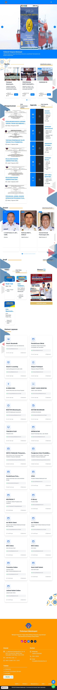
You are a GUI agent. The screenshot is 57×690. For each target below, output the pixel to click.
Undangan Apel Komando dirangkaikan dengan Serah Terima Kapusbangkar (49, 127)
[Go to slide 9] (33, 253)
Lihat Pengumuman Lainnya (24, 106)
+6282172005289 (37, 653)
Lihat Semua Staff (48, 260)
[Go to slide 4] (26, 253)
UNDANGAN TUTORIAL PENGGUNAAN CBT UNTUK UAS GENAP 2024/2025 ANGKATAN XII (49, 144)
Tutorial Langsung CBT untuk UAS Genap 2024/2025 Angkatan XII (48, 112)
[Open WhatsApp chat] (53, 682)
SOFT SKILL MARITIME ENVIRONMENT (49, 176)
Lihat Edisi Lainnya (41, 303)
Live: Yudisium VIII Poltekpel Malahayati (21, 285)
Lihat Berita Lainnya (45, 64)
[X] (35, 641)
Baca (16, 94)
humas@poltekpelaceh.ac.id (39, 661)
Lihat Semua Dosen (47, 208)
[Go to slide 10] (34, 253)
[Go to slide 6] (29, 253)
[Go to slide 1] (26, 99)
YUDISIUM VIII (43, 82)
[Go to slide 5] (27, 253)
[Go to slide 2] (23, 253)
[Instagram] (22, 641)
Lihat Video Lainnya (19, 271)
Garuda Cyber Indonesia (39, 687)
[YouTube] (25, 641)
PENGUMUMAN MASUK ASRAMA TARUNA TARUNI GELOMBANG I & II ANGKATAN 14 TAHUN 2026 (16, 122)
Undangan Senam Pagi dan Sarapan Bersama (48, 159)
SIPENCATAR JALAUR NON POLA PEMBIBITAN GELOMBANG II (41, 298)
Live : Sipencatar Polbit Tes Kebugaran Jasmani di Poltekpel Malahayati (9, 310)
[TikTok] (32, 641)
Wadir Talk (9, 284)
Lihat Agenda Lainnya (44, 105)
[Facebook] (28, 641)
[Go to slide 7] (30, 253)
